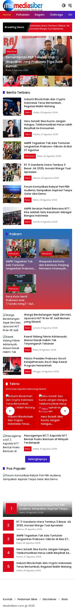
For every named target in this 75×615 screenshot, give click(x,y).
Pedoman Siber (27, 599)
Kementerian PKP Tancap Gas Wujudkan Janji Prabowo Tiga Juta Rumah (34, 61)
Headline (11, 51)
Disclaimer (49, 599)
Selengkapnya (37, 459)
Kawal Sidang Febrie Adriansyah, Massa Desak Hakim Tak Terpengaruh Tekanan (45, 340)
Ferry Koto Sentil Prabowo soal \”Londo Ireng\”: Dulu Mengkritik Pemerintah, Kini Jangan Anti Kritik (21, 300)
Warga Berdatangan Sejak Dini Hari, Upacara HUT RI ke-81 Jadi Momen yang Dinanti (47, 318)
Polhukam (30, 156)
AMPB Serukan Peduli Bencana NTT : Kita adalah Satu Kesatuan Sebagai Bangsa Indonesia (47, 212)
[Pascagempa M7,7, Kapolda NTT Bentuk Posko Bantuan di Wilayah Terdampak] (12, 443)
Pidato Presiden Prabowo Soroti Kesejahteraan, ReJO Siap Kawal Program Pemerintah (45, 362)
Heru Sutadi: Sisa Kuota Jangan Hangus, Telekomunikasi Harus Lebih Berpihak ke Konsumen (48, 124)
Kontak (7, 599)
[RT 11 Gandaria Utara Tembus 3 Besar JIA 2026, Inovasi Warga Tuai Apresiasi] (12, 172)
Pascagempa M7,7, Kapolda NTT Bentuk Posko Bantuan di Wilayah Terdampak (46, 439)
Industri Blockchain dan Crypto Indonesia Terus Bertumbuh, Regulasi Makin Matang (44, 102)
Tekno (28, 112)
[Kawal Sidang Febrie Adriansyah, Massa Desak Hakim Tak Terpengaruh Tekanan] (12, 344)
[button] (64, 5)
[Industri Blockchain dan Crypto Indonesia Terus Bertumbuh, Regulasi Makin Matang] (12, 107)
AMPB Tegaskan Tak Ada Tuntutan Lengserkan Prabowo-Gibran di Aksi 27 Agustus (48, 146)
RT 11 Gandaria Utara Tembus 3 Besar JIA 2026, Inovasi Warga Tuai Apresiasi (35, 27)
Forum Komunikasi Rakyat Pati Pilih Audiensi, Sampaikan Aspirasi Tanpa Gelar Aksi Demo (48, 190)
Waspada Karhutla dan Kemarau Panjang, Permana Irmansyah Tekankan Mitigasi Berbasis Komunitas (54, 265)
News (28, 178)
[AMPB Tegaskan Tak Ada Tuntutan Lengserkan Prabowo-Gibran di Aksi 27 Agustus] (12, 150)
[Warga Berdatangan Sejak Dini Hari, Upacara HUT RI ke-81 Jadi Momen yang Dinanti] (12, 322)
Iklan (65, 599)
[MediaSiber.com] (23, 5)
